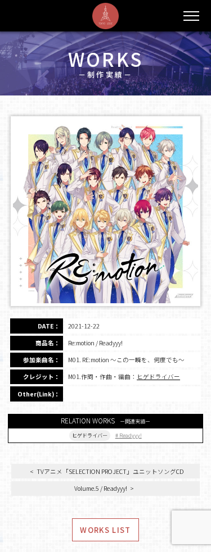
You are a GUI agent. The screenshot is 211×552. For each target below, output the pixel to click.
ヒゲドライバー (158, 376)
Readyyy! (130, 435)
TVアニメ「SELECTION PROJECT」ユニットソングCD (110, 471)
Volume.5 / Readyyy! (100, 488)
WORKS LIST (105, 529)
